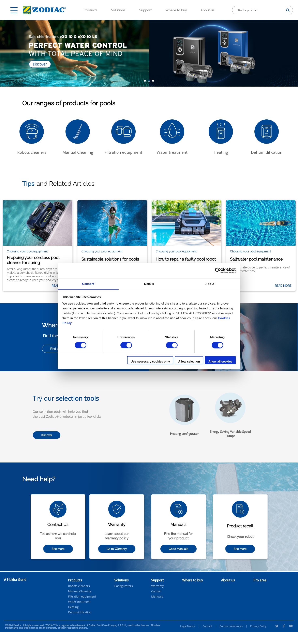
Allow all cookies (220, 361)
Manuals (157, 596)
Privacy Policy (258, 626)
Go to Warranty (117, 548)
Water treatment (79, 601)
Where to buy (176, 10)
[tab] (145, 81)
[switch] (126, 345)
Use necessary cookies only (150, 361)
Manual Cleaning (79, 591)
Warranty (157, 586)
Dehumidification (79, 612)
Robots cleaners (79, 586)
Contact (156, 591)
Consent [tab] (88, 283)
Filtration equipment (82, 596)
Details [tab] (149, 283)
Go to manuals (178, 548)
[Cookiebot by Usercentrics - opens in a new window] (218, 270)
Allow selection (189, 361)
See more (58, 548)
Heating (73, 607)
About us (207, 10)
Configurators (123, 586)
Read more (283, 285)
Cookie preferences (231, 626)
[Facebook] (284, 626)
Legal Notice (187, 626)
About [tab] (209, 283)
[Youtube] (291, 626)
